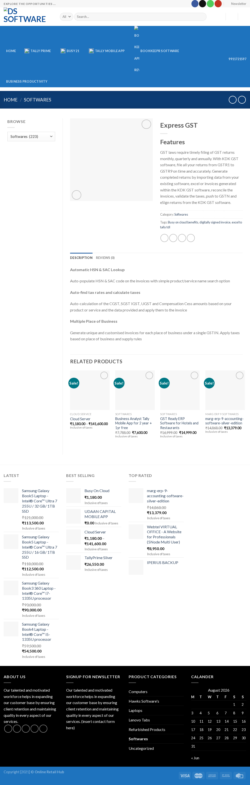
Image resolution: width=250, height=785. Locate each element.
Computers (138, 691)
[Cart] (243, 16)
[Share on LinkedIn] (191, 238)
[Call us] (210, 3)
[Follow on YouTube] (218, 3)
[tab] (81, 258)
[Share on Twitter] (173, 238)
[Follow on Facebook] (194, 3)
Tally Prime (41, 51)
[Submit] (202, 17)
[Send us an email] (202, 3)
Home (11, 51)
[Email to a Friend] (182, 238)
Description (81, 258)
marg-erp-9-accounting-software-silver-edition (224, 421)
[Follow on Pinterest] (43, 729)
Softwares (37, 99)
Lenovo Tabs (139, 720)
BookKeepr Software (159, 51)
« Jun (195, 757)
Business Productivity (26, 81)
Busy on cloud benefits (183, 222)
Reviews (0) (105, 258)
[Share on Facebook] (164, 238)
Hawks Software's (144, 701)
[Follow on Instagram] (17, 729)
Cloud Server (80, 419)
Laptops (135, 710)
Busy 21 (73, 51)
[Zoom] (76, 195)
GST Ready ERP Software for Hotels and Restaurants (179, 423)
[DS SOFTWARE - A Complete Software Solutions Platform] (28, 16)
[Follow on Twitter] (26, 729)
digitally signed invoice (214, 222)
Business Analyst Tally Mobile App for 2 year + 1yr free (133, 423)
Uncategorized (141, 748)
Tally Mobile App (110, 51)
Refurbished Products (147, 729)
